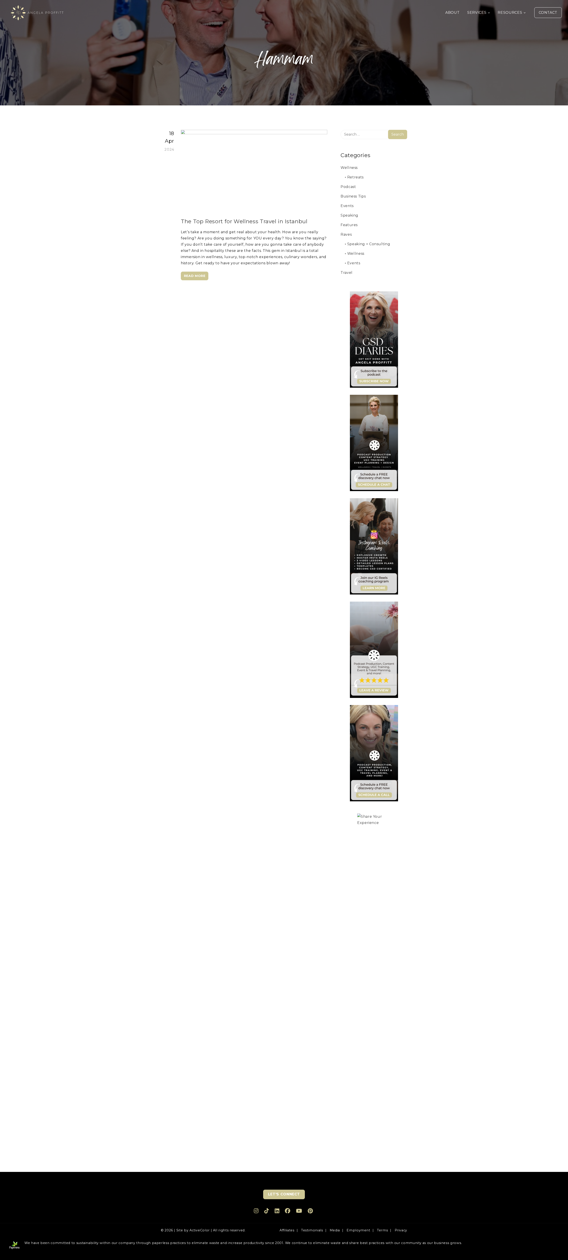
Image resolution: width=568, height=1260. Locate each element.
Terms (382, 1230)
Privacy (401, 1230)
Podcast (348, 187)
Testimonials (312, 1230)
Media (335, 1230)
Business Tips (353, 196)
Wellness (349, 168)
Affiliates (287, 1230)
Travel (347, 273)
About (452, 12)
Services (476, 12)
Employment (358, 1230)
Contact (548, 12)
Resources (510, 12)
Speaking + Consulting (368, 244)
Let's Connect (284, 1194)
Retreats (355, 177)
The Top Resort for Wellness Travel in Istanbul (244, 221)
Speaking (349, 215)
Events (347, 206)
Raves (346, 234)
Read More (194, 276)
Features (349, 225)
